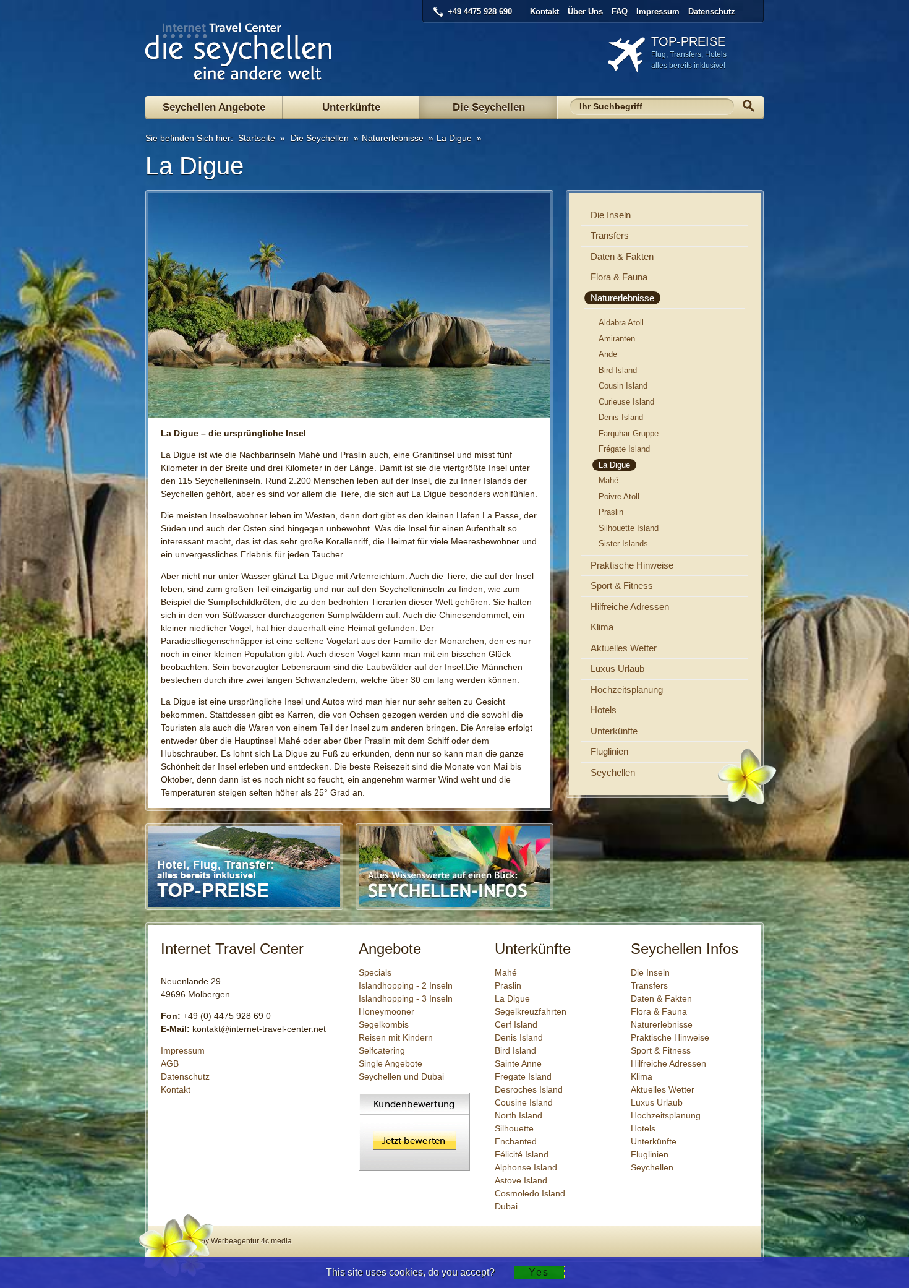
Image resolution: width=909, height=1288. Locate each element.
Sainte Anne (518, 1063)
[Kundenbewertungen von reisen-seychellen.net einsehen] (414, 1168)
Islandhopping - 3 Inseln (406, 998)
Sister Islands (623, 543)
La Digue (454, 138)
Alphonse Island (526, 1167)
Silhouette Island (629, 528)
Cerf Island (516, 1024)
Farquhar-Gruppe (629, 433)
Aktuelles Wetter (624, 648)
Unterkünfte (351, 107)
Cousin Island (623, 385)
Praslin (611, 512)
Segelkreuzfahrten (530, 1011)
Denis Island (621, 417)
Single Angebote (390, 1063)
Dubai (506, 1206)
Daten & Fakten (622, 256)
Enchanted (516, 1141)
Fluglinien (609, 751)
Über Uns (585, 11)
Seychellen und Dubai (401, 1076)
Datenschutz (711, 11)
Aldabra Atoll (621, 322)
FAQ (620, 11)
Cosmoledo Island (530, 1193)
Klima (602, 627)
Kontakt (544, 11)
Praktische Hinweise (632, 565)
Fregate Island (523, 1076)
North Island (518, 1115)
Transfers (610, 235)
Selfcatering (382, 1050)
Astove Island (521, 1180)
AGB (170, 1063)
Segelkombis (384, 1024)
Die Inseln (611, 215)
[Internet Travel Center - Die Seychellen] (239, 75)
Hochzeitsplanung (627, 689)
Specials (375, 972)
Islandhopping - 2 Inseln (406, 985)
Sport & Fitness (622, 585)
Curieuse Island (626, 401)
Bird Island (618, 370)
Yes (539, 1272)
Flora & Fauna (619, 277)
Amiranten (617, 338)
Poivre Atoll (619, 496)
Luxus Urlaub (617, 668)
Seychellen (613, 772)
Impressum (658, 11)
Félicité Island (521, 1154)
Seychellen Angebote (214, 107)
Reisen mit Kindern (396, 1037)
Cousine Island (524, 1102)
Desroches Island (529, 1089)
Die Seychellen (489, 107)
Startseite (255, 138)
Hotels (604, 710)
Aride (608, 354)
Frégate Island (624, 448)
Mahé (608, 480)
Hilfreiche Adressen (630, 606)
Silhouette (514, 1128)
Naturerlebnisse (393, 138)
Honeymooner (386, 1011)
